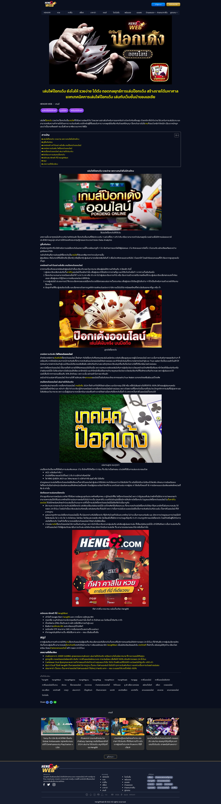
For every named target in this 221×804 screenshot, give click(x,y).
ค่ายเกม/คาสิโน (162, 12)
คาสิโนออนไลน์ (146, 680)
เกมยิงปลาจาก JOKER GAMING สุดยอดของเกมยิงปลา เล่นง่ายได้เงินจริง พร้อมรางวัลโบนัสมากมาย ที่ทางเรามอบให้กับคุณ (94, 656)
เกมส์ (105, 12)
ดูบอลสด (63, 110)
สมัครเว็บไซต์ (147, 685)
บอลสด (139, 12)
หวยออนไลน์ (168, 685)
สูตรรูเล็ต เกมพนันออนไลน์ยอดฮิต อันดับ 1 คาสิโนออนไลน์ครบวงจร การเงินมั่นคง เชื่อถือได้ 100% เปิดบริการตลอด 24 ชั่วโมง (95, 659)
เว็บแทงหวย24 (101, 690)
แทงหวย (160, 690)
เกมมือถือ (79, 385)
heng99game (70, 680)
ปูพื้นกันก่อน (48, 142)
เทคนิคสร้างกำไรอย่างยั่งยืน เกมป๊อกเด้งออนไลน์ (62, 145)
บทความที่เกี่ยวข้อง (50, 163)
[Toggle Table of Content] (175, 135)
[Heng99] (96, 4)
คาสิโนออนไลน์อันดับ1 (162, 680)
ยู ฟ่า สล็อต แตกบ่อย (131, 685)
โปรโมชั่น (116, 12)
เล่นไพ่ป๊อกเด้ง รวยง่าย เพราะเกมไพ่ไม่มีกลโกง (61, 138)
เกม (146, 123)
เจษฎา (66, 690)
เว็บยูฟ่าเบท (88, 690)
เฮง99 (112, 690)
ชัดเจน (64, 685)
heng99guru (84, 680)
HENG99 (47, 12)
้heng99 (45, 680)
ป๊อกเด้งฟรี (70, 644)
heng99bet (56, 680)
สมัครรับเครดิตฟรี (49, 110)
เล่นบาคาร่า (76, 690)
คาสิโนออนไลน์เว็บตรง (50, 685)
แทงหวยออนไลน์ (173, 690)
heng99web (122, 680)
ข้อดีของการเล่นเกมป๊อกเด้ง (54, 154)
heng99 (66, 616)
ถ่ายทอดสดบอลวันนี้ (58, 647)
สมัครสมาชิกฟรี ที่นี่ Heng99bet (55, 157)
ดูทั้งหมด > (110, 757)
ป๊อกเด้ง (48, 120)
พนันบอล (128, 12)
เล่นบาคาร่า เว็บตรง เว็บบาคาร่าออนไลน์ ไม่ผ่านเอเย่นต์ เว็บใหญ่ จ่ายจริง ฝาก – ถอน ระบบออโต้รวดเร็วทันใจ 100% (91, 668)
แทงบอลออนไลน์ (148, 690)
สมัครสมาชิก (173, 4)
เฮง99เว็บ (134, 690)
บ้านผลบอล (150, 12)
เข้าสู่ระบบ (158, 4)
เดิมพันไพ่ (58, 357)
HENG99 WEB (46, 103)
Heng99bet (63, 613)
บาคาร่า (93, 12)
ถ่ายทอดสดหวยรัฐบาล (164, 777)
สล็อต (82, 12)
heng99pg (97, 680)
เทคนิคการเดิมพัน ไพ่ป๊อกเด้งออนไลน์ (57, 148)
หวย (58, 12)
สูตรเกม (173, 12)
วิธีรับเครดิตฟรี (76, 110)
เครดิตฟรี (142, 644)
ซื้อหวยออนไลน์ (75, 685)
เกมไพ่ (71, 120)
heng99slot (109, 680)
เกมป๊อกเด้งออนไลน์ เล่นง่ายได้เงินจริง (58, 151)
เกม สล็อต (45, 690)
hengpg (134, 680)
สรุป (44, 160)
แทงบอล (88, 377)
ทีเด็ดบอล (117, 685)
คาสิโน (70, 12)
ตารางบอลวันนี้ (163, 787)
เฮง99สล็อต (122, 690)
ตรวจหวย (88, 685)
